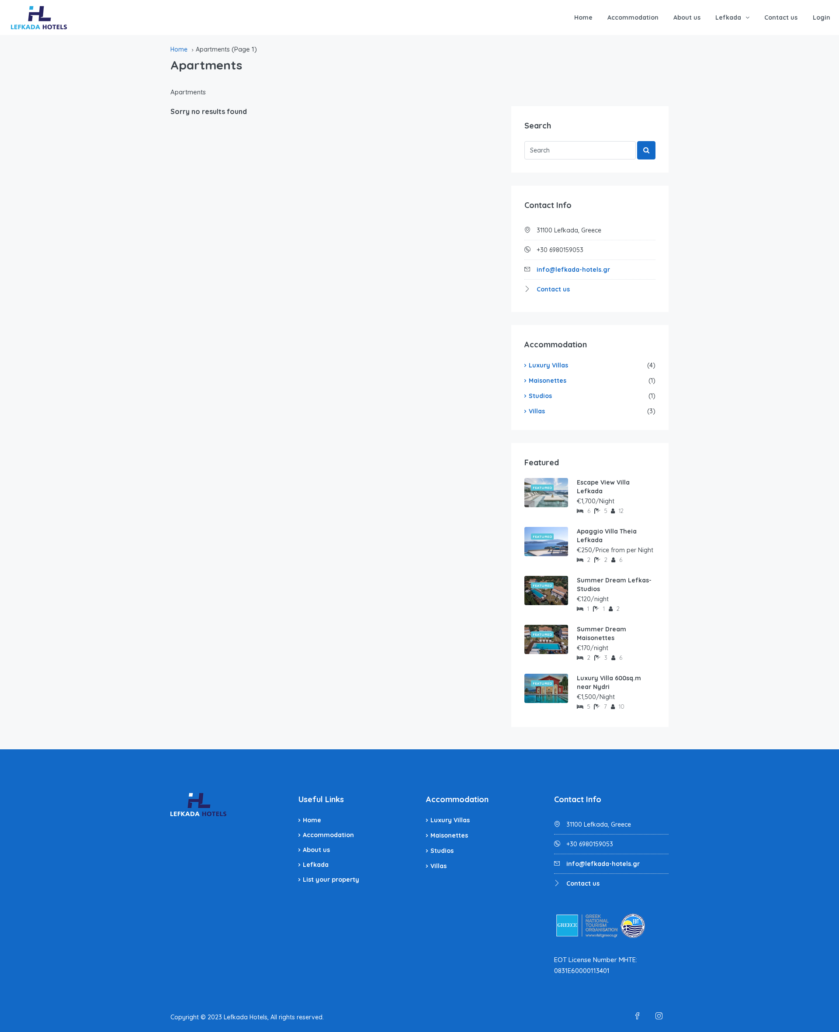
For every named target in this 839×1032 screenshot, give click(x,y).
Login (821, 17)
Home (583, 17)
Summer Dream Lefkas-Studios (614, 584)
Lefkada (728, 17)
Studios (540, 396)
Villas (537, 411)
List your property (331, 879)
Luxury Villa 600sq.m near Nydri (609, 682)
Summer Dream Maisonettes (601, 633)
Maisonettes (547, 380)
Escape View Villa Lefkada (603, 486)
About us (686, 17)
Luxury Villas (548, 365)
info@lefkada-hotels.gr (573, 270)
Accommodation (633, 17)
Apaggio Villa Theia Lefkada (607, 535)
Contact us (780, 17)
